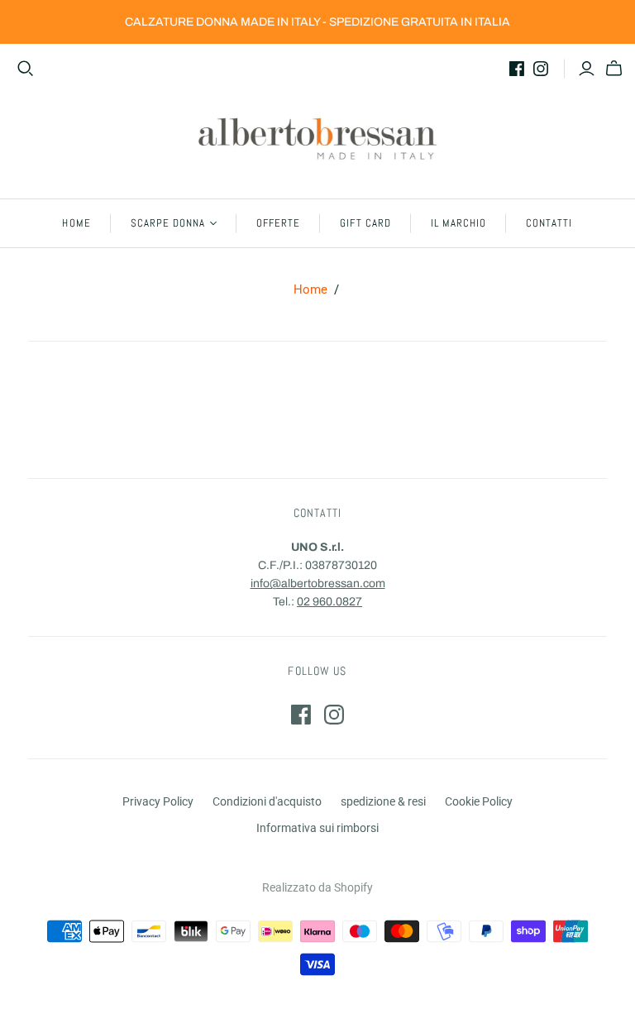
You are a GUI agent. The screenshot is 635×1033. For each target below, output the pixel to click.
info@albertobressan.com (318, 583)
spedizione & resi (383, 801)
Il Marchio (458, 223)
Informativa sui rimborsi (317, 828)
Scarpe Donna (168, 223)
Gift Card (365, 223)
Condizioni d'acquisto (267, 801)
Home (76, 223)
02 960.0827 (329, 601)
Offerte (278, 223)
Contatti (549, 223)
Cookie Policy (479, 801)
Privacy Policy (157, 801)
